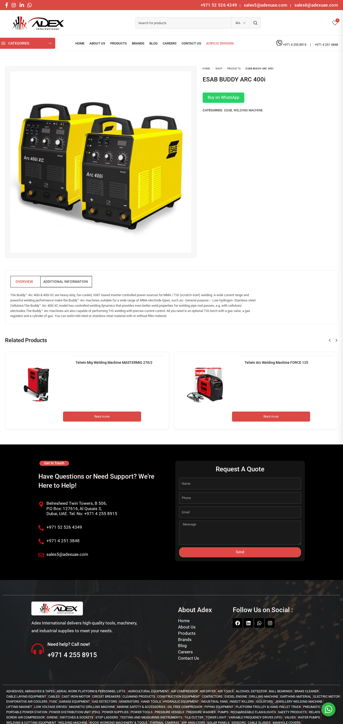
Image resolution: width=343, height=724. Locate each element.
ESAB (228, 110)
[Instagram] (270, 623)
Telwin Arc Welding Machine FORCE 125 (276, 362)
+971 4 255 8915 (295, 45)
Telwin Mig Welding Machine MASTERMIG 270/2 (114, 362)
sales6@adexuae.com (315, 5)
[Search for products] (255, 23)
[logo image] (36, 23)
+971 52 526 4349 (219, 5)
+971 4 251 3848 (326, 45)
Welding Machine (248, 110)
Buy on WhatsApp (223, 97)
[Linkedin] (248, 623)
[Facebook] (237, 623)
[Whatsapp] (259, 623)
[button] (329, 340)
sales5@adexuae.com (266, 5)
